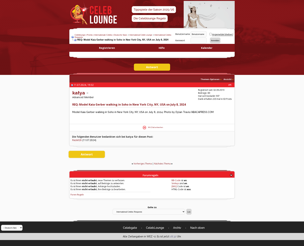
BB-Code (176, 180)
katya (78, 93)
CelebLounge (155, 227)
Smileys (175, 183)
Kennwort (180, 40)
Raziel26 (77, 140)
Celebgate (130, 227)
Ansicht (228, 79)
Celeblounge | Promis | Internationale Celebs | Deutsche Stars (101, 35)
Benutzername (182, 34)
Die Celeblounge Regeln (150, 18)
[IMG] (174, 186)
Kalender (206, 48)
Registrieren (107, 48)
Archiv (177, 227)
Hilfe (162, 48)
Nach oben (197, 227)
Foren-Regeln (77, 194)
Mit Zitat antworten (155, 127)
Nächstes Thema (162, 163)
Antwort (152, 67)
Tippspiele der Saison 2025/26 (154, 9)
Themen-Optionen (210, 79)
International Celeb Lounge (140, 35)
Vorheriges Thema (143, 163)
